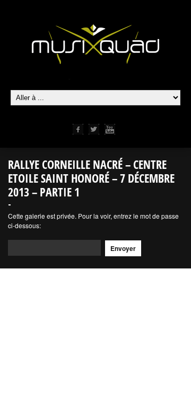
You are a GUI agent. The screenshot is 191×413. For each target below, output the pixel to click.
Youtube (110, 129)
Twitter (94, 129)
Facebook (78, 129)
